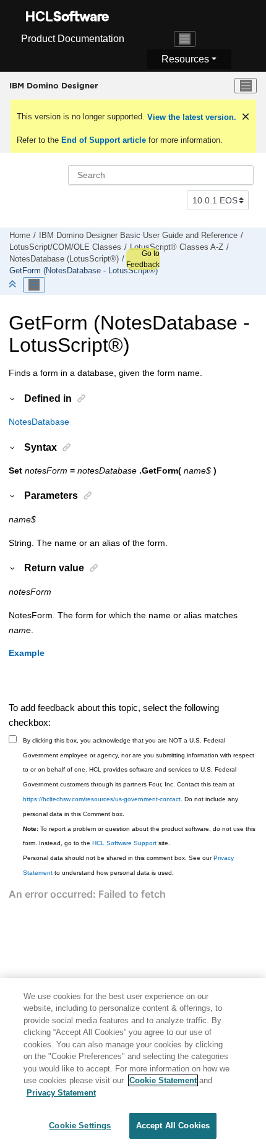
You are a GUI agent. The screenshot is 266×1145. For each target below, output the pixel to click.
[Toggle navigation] (185, 39)
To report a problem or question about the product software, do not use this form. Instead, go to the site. (139, 836)
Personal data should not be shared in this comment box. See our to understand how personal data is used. (128, 865)
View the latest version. (190, 117)
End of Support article (103, 140)
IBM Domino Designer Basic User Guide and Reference (138, 235)
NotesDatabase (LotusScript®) (64, 259)
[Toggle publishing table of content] (34, 285)
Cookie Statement (163, 1080)
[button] (13, 398)
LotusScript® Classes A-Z (176, 247)
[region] (133, 1061)
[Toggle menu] (245, 86)
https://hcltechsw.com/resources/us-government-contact (102, 799)
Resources (185, 59)
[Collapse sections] (13, 285)
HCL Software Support (124, 843)
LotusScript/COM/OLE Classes (65, 247)
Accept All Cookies (173, 1125)
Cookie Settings (80, 1125)
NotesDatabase (39, 422)
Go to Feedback (143, 259)
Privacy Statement (61, 1092)
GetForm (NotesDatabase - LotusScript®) (83, 270)
